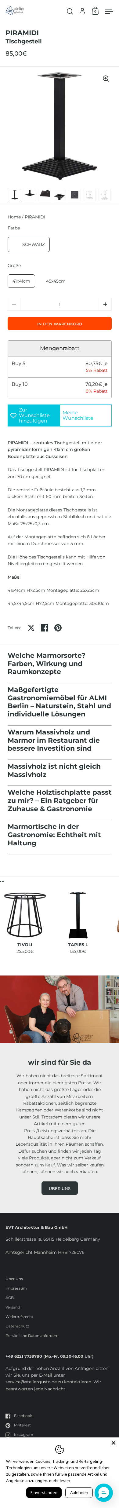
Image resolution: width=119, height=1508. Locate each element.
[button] (105, 304)
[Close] (113, 1443)
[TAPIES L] (78, 915)
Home (14, 217)
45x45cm (56, 281)
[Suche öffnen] (70, 11)
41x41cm (21, 281)
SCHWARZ (33, 244)
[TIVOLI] (25, 915)
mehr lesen (59, 1480)
